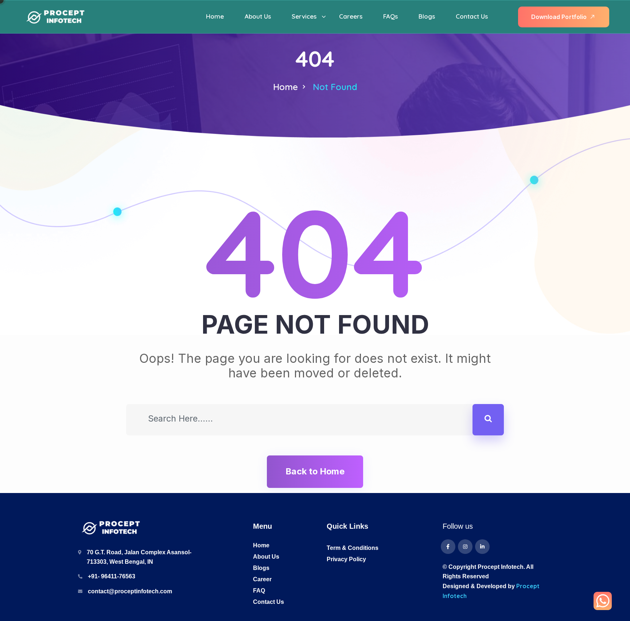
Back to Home (314, 471)
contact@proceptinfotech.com (130, 591)
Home (285, 86)
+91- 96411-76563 (111, 576)
